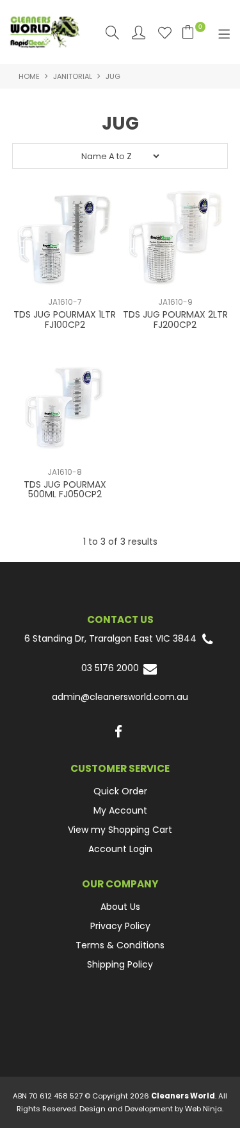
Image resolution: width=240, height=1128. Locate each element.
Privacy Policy (120, 925)
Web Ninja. (204, 1109)
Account (138, 32)
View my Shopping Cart (120, 829)
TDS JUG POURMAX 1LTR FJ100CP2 (64, 319)
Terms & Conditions (120, 945)
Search (112, 32)
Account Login (120, 848)
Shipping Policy (120, 964)
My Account (120, 810)
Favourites (165, 32)
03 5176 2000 (111, 668)
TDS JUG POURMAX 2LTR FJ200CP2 (175, 319)
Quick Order (120, 791)
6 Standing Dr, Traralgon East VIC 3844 (111, 639)
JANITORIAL (72, 76)
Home (29, 76)
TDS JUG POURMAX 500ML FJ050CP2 (65, 489)
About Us (120, 906)
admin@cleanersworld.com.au (120, 697)
